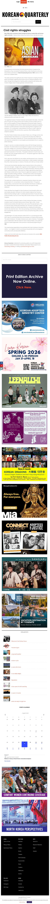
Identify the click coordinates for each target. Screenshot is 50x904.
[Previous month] (5, 715)
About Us (35, 841)
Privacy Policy (7, 844)
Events (20, 873)
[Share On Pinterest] (1, 365)
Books (19, 851)
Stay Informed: (15, 19)
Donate (23, 2)
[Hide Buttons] (0, 370)
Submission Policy (8, 848)
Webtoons (20, 870)
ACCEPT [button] (29, 902)
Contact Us (21, 887)
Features (20, 841)
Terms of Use (7, 841)
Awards (35, 851)
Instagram (6, 884)
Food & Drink (21, 860)
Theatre (20, 854)
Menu (26, 7)
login (18, 2)
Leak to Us (20, 890)
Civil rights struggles (17, 30)
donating (12, 246)
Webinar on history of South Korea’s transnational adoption (17, 758)
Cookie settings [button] (22, 902)
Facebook (6, 880)
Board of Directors (37, 844)
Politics (20, 844)
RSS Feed (6, 887)
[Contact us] (1, 368)
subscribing (7, 246)
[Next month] (44, 715)
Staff (34, 848)
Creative (20, 867)
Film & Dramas (21, 857)
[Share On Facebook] (1, 363)
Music (19, 864)
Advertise (20, 880)
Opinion (20, 848)
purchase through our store (27, 246)
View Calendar (7, 760)
